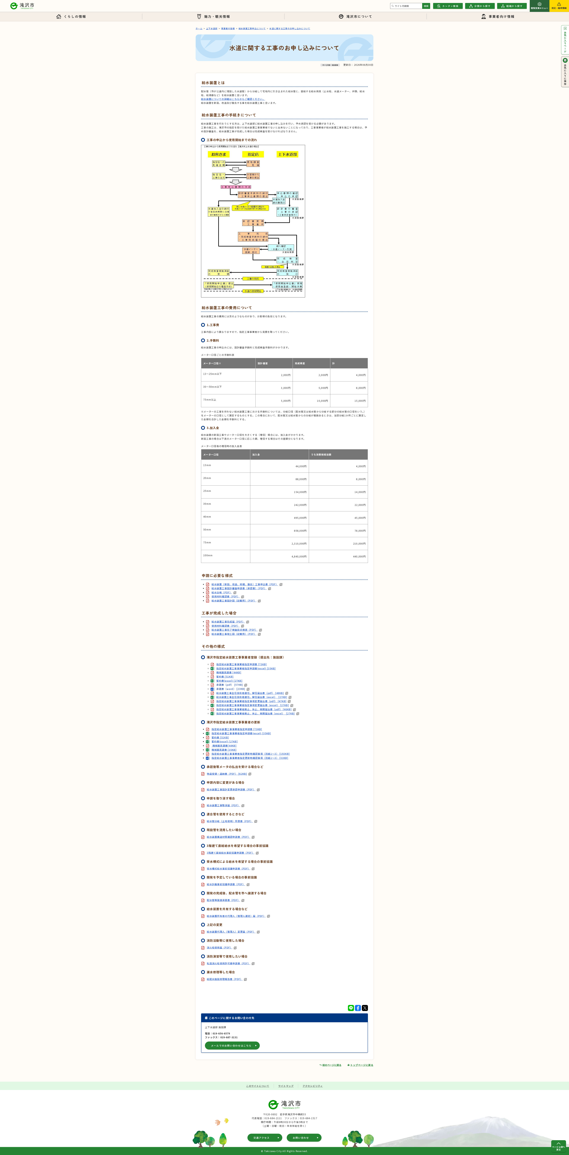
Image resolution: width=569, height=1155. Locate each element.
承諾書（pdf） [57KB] (229, 684)
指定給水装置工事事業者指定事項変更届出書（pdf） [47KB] (251, 701)
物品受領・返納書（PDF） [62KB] (227, 773)
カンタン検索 (450, 6)
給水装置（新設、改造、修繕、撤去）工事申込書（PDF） (245, 584)
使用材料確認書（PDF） (226, 596)
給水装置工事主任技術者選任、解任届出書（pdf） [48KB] (250, 693)
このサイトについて (257, 1086)
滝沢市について (359, 16)
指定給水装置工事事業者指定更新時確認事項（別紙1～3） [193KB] (251, 753)
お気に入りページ (565, 42)
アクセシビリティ (313, 1086)
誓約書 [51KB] (225, 676)
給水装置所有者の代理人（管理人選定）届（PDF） (236, 916)
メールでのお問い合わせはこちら (231, 1045)
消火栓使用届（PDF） (219, 947)
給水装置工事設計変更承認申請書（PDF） (231, 789)
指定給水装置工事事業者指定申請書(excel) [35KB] (246, 668)
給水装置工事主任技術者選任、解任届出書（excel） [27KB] (251, 697)
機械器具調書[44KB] (224, 745)
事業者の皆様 (228, 28)
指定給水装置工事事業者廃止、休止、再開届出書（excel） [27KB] (255, 713)
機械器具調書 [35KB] (224, 749)
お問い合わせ (301, 1137)
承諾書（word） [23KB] (230, 689)
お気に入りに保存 (565, 74)
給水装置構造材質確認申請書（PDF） (228, 837)
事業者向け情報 (502, 16)
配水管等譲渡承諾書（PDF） (223, 900)
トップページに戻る (361, 1065)
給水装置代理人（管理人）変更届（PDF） (231, 931)
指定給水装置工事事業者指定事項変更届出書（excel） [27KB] (252, 705)
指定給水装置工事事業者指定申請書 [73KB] (241, 664)
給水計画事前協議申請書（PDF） (226, 884)
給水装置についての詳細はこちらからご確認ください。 (233, 99)
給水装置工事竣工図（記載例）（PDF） (234, 634)
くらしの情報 (75, 16)
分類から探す (482, 6)
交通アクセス (262, 1137)
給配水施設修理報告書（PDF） (225, 979)
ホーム (199, 28)
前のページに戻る (331, 1065)
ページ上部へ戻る (558, 1148)
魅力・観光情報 (217, 16)
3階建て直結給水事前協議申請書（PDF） (230, 852)
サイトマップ (286, 1086)
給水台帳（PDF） (222, 592)
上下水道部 (211, 28)
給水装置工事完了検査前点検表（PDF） (235, 629)
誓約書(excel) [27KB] (229, 680)
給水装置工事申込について (252, 28)
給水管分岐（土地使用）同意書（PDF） (230, 821)
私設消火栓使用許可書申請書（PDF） (228, 963)
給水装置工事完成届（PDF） (228, 621)
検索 (426, 6)
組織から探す (514, 6)
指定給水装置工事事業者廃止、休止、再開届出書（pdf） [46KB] (254, 709)
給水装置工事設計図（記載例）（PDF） (234, 600)
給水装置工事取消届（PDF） (223, 805)
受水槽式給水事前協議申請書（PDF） (228, 868)
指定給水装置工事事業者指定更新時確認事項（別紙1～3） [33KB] (250, 758)
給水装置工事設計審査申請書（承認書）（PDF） (239, 588)
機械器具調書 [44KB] (228, 672)
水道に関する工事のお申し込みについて (289, 28)
